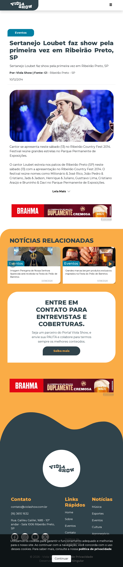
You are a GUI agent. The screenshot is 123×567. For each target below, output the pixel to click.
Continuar (61, 558)
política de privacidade (95, 549)
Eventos (70, 526)
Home (69, 512)
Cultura (97, 527)
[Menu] (111, 5)
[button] (110, 264)
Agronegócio (100, 533)
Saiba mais (61, 351)
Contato (70, 532)
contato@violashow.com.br (29, 507)
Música (97, 507)
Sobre (69, 519)
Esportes (98, 513)
